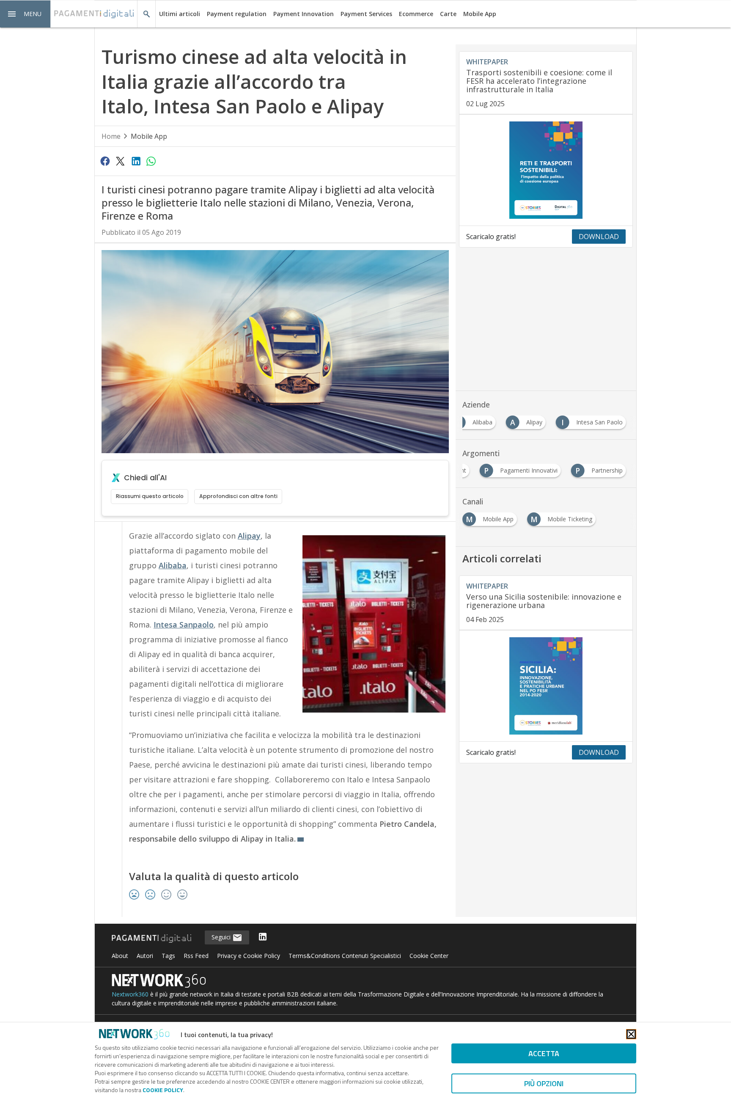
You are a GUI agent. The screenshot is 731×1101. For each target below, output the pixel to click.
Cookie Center (428, 956)
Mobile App (479, 14)
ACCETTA (543, 1053)
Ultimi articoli (179, 14)
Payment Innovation (303, 14)
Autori (145, 956)
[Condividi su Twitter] (120, 160)
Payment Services (366, 14)
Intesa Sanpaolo (184, 624)
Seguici (222, 937)
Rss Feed (196, 956)
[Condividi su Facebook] (105, 160)
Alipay (249, 536)
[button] (25, 14)
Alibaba (173, 565)
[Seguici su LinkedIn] (263, 937)
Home (111, 136)
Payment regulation (237, 14)
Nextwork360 (130, 994)
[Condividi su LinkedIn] (136, 160)
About (120, 956)
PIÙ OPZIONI (543, 1083)
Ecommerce (416, 14)
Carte (448, 14)
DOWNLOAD (599, 236)
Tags (168, 956)
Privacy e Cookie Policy (248, 956)
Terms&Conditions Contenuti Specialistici (345, 956)
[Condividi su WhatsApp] (151, 160)
